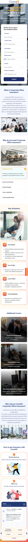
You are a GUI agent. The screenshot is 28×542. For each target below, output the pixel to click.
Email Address (7, 48)
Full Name (6, 33)
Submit (14, 79)
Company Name (7, 40)
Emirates (6, 63)
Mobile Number (7, 55)
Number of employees (9, 70)
